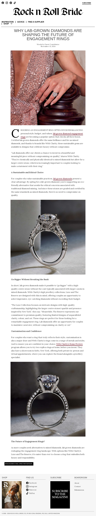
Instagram (33, 486)
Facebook (33, 483)
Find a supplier (36, 22)
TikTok (32, 493)
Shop (6, 24)
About (76, 483)
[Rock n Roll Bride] (48, 11)
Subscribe (86, 3)
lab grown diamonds (62, 178)
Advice (20, 22)
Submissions (79, 490)
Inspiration (8, 22)
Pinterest (32, 490)
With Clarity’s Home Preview (69, 344)
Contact (77, 486)
